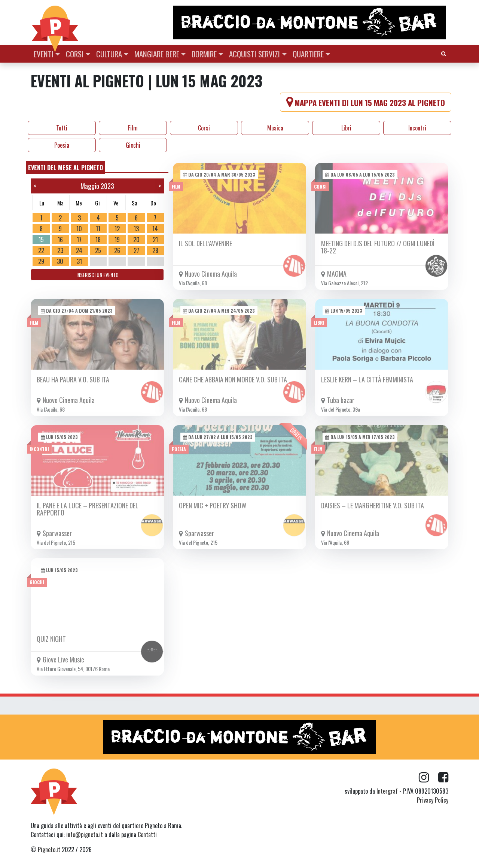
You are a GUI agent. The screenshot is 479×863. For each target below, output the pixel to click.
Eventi (44, 54)
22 (41, 250)
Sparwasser (57, 533)
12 (117, 228)
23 (60, 250)
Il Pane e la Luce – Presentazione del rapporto (87, 508)
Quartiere (308, 54)
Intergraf (387, 791)
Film (133, 127)
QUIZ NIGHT (51, 639)
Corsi (74, 54)
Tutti (61, 127)
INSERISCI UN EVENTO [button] (97, 275)
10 (79, 228)
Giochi (133, 145)
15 (41, 239)
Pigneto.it (49, 849)
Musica (275, 127)
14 (155, 228)
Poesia (61, 145)
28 (155, 250)
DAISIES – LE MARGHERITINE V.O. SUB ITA (372, 505)
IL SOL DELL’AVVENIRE (205, 243)
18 (98, 239)
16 (60, 239)
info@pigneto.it (84, 834)
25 (98, 250)
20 (136, 239)
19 (117, 239)
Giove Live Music (63, 659)
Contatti (147, 834)
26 (117, 250)
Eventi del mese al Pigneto (65, 167)
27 (136, 250)
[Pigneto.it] (55, 22)
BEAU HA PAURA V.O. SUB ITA (73, 379)
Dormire (204, 54)
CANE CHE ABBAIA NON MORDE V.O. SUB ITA (233, 379)
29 (41, 261)
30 (60, 261)
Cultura (109, 54)
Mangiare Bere (156, 54)
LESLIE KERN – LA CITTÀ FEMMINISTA (367, 379)
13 (136, 228)
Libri (346, 127)
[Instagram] (428, 778)
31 (79, 261)
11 (98, 228)
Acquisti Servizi (254, 54)
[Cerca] (443, 53)
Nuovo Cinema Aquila (211, 274)
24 (79, 250)
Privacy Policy (432, 800)
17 (79, 239)
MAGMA (337, 274)
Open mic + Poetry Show (212, 505)
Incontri (417, 127)
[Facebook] (443, 778)
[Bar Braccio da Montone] (310, 22)
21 (155, 239)
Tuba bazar (340, 400)
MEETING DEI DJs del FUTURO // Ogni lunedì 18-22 (377, 246)
